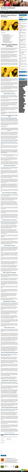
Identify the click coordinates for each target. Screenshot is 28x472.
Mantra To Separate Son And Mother (7, 39)
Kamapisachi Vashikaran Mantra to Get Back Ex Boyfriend (23, 52)
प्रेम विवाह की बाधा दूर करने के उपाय (22, 95)
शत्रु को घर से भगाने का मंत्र (21, 105)
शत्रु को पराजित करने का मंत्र (21, 106)
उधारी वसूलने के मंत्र (20, 87)
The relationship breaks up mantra (5, 302)
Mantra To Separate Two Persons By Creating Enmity (9, 35)
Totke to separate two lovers (4, 329)
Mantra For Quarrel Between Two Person (6, 34)
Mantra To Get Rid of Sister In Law (23, 82)
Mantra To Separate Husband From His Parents (8, 41)
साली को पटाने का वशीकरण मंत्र (21, 110)
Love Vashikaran (5, 11)
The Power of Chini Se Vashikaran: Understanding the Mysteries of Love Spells (23, 30)
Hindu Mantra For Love (21, 53)
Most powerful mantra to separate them (6, 221)
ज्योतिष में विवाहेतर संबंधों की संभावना (22, 91)
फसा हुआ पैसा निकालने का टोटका (22, 101)
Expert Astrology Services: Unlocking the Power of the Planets (23, 26)
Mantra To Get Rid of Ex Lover (22, 68)
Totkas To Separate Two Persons (5, 95)
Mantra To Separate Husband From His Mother (8, 36)
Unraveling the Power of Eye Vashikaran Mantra (22, 28)
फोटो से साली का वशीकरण (21, 102)
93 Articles (14, 458)
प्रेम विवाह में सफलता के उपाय (21, 98)
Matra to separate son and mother (5, 274)
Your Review (2, 442)
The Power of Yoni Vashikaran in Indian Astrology (22, 35)
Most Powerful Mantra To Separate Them (7, 38)
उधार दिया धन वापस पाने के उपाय (21, 86)
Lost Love (9, 11)
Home (1, 11)
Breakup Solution (25, 11)
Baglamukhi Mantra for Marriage (22, 63)
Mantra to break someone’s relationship (6, 194)
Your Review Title (3, 440)
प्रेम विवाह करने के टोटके (21, 94)
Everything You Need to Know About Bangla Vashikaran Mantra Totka (22, 45)
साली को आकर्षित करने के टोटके (21, 109)
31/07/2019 (3, 18)
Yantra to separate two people (4, 167)
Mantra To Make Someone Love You (23, 69)
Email (1, 453)
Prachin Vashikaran (7, 18)
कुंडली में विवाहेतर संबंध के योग (21, 90)
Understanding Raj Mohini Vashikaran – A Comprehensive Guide (22, 33)
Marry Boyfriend (13, 11)
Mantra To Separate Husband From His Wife (8, 42)
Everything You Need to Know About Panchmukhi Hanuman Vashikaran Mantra (22, 40)
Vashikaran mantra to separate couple (5, 381)
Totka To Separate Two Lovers (6, 40)
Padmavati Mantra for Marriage (22, 60)
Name (1, 451)
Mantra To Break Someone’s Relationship (7, 37)
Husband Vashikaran (19, 11)
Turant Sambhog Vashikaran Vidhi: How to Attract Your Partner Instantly (23, 47)
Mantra (11, 18)
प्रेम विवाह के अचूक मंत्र (21, 97)
